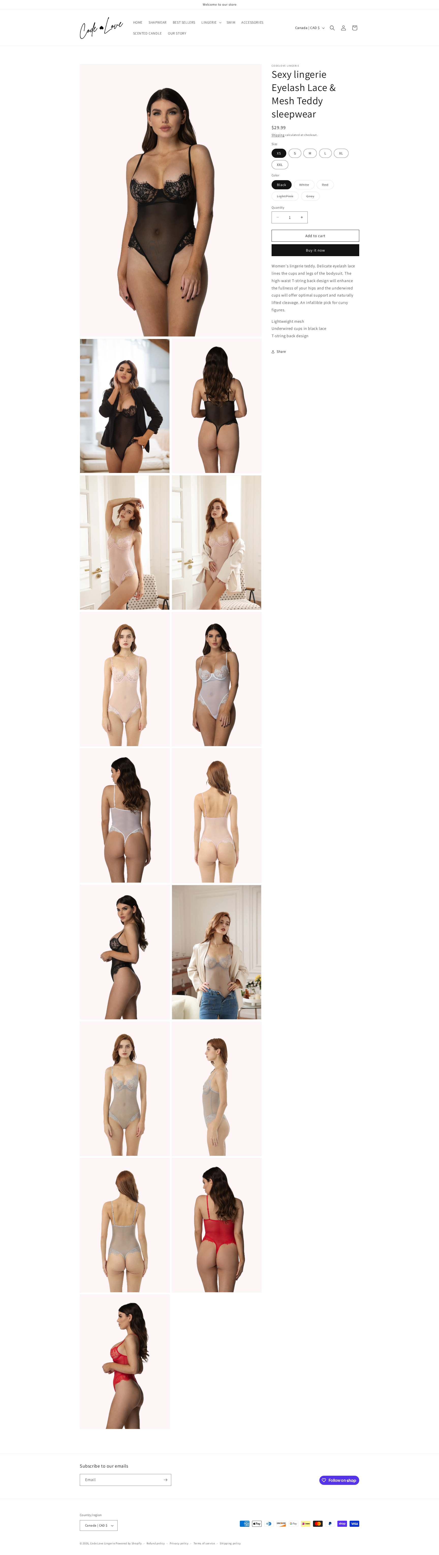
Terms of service (204, 1543)
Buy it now (315, 250)
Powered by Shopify (129, 1543)
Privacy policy (179, 1543)
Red (328, 185)
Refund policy (156, 1543)
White (307, 185)
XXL (280, 164)
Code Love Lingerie (102, 1543)
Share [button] (281, 351)
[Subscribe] (165, 1480)
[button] (211, 22)
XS (279, 153)
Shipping (278, 135)
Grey (313, 197)
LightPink (288, 197)
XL (341, 153)
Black (281, 184)
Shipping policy (230, 1543)
